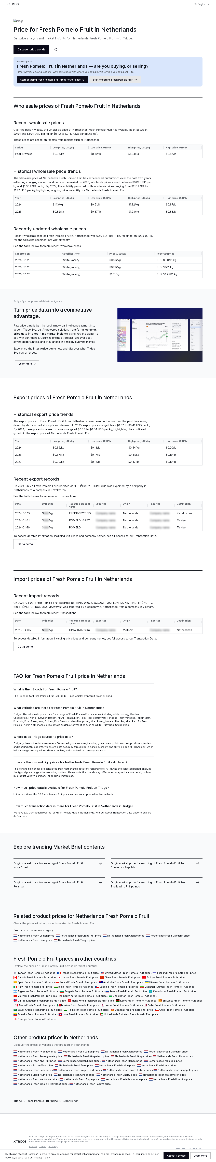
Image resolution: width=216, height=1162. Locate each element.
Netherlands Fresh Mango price (124, 1060)
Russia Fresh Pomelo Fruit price (128, 991)
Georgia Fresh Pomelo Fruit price (37, 1019)
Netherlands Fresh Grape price (133, 1056)
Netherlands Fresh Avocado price (37, 1051)
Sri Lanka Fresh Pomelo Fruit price (182, 1000)
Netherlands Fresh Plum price (174, 1056)
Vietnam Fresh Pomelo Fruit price (37, 995)
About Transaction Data (118, 812)
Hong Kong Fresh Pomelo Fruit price (93, 1000)
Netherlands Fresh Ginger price (76, 1074)
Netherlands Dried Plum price (35, 1074)
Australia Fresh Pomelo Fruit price (123, 982)
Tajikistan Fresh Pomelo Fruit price (88, 1009)
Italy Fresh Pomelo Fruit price (35, 986)
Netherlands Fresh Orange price (125, 935)
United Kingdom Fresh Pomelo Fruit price (42, 1000)
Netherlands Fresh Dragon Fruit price (79, 1070)
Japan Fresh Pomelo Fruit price (80, 977)
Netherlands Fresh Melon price (117, 1065)
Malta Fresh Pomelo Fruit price (37, 1005)
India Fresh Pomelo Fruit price (75, 986)
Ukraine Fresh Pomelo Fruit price (168, 982)
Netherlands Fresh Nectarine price (38, 1079)
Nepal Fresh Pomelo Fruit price (123, 1005)
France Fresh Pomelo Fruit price (80, 972)
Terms (42, 1146)
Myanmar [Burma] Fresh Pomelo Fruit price (169, 986)
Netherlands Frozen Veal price (35, 1065)
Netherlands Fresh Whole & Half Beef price (43, 1083)
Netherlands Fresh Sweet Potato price (129, 1070)
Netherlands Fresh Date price (76, 1065)
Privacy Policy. (42, 1157)
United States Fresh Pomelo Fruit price (128, 972)
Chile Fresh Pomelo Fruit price (177, 1009)
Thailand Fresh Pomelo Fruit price (176, 972)
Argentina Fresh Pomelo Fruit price (38, 991)
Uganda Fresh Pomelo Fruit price (134, 1009)
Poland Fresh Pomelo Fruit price (78, 982)
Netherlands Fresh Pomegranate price (40, 1056)
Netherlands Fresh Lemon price (36, 935)
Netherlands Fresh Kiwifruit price (37, 1060)
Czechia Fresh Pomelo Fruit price (119, 986)
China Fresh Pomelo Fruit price (122, 977)
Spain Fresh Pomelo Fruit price (35, 982)
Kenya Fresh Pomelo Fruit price (138, 1000)
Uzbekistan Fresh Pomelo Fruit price (134, 995)
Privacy (33, 1146)
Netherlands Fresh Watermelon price (164, 1074)
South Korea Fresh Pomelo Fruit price (85, 995)
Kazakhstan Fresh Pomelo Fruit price (174, 991)
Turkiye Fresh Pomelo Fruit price (165, 977)
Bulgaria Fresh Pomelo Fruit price (84, 991)
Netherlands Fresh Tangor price (76, 940)
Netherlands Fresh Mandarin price (170, 935)
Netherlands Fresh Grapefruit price (80, 935)
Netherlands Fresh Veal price (165, 1060)
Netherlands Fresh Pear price (34, 1070)
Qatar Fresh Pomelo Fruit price (166, 1005)
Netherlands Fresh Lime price (35, 940)
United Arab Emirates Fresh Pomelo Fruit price (131, 1014)
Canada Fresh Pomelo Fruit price (37, 977)
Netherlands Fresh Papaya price (92, 1083)
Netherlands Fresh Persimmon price (126, 1079)
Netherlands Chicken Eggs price (81, 1060)
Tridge (18, 1101)
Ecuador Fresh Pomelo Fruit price (37, 1014)
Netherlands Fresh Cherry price (119, 1074)
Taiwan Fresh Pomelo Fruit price (36, 972)
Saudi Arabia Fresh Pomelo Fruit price (40, 1009)
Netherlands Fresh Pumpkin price (172, 1079)
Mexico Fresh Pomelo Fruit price (80, 1005)
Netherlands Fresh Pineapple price (178, 1070)
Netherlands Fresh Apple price (81, 1079)
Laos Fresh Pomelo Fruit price (80, 1014)
